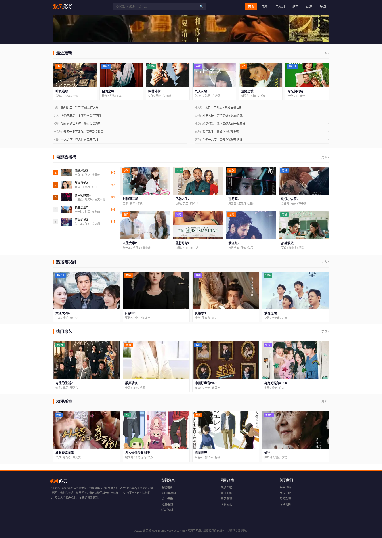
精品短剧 (167, 509)
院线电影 (167, 487)
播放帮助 (226, 487)
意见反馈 (226, 498)
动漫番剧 (167, 504)
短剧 (323, 6)
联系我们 (226, 504)
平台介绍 (285, 487)
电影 (265, 6)
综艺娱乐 (167, 498)
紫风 (63, 6)
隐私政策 (285, 498)
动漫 (309, 6)
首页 (251, 6)
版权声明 (285, 493)
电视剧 (280, 6)
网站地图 (285, 504)
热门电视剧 (168, 493)
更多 (325, 53)
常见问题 (226, 493)
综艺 (295, 6)
